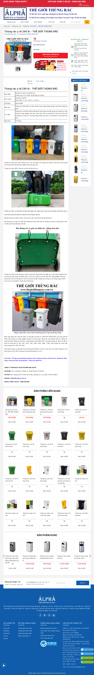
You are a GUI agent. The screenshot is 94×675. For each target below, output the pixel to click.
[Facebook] (40, 615)
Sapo (64, 673)
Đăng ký (82, 583)
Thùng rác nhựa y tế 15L (81, 480)
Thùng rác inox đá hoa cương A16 (84, 160)
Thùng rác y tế (12, 88)
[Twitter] (44, 615)
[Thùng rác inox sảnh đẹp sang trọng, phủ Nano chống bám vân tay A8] (76, 87)
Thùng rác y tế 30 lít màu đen (64, 445)
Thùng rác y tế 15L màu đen (81, 411)
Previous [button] (3, 556)
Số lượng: (36, 49)
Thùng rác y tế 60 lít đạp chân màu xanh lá (46, 412)
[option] (18, 51)
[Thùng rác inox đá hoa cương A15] (76, 149)
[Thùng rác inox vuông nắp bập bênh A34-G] (76, 108)
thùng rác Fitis (13, 360)
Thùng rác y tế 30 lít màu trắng (46, 445)
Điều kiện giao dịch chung (48, 628)
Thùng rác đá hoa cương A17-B (85, 178)
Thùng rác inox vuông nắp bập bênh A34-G (84, 108)
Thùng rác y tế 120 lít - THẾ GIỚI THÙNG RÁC (11, 412)
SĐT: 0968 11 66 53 (69, 664)
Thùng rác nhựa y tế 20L (11, 514)
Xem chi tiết (12, 422)
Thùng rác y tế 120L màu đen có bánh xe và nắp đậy (64, 481)
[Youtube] (53, 615)
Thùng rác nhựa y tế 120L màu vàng (64, 514)
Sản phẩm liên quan (47, 390)
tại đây (74, 73)
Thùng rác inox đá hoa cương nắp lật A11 (84, 139)
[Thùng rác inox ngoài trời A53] (76, 118)
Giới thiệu (25, 22)
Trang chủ (11, 22)
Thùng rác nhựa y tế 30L (29, 514)
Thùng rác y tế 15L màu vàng (29, 445)
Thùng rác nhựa (21, 93)
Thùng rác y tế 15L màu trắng (63, 411)
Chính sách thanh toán (47, 635)
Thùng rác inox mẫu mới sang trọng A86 (85, 170)
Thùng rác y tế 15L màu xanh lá (11, 445)
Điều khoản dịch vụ (24, 636)
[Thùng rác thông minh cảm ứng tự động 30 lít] (76, 98)
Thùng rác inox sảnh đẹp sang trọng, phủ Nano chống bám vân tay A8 (85, 88)
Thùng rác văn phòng (19, 358)
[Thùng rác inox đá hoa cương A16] (76, 159)
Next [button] (90, 556)
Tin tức (51, 22)
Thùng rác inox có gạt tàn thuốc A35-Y (84, 129)
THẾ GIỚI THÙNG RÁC (49, 336)
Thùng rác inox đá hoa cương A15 (84, 149)
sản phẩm (85, 5)
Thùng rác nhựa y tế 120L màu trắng (46, 514)
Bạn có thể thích (80, 80)
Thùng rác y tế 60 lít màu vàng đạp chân (29, 411)
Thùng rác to (20, 95)
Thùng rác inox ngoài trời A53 (84, 117)
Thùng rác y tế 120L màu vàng (29, 480)
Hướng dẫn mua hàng (25, 628)
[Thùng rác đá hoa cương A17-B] (76, 180)
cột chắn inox (51, 358)
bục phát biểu (23, 360)
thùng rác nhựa (42, 358)
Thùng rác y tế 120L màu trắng (46, 480)
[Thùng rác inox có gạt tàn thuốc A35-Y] (76, 128)
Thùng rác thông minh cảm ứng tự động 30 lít (84, 98)
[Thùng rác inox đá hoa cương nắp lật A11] (76, 139)
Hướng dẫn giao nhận (25, 633)
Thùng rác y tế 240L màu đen (81, 514)
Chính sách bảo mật (46, 638)
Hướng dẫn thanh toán (25, 631)
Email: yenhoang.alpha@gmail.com (74, 667)
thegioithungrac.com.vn (18, 378)
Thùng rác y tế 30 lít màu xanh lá (11, 480)
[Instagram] (49, 615)
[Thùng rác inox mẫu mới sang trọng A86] (76, 169)
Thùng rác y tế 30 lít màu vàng (81, 445)
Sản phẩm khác (47, 535)
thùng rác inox (31, 358)
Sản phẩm (38, 22)
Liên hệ (62, 22)
